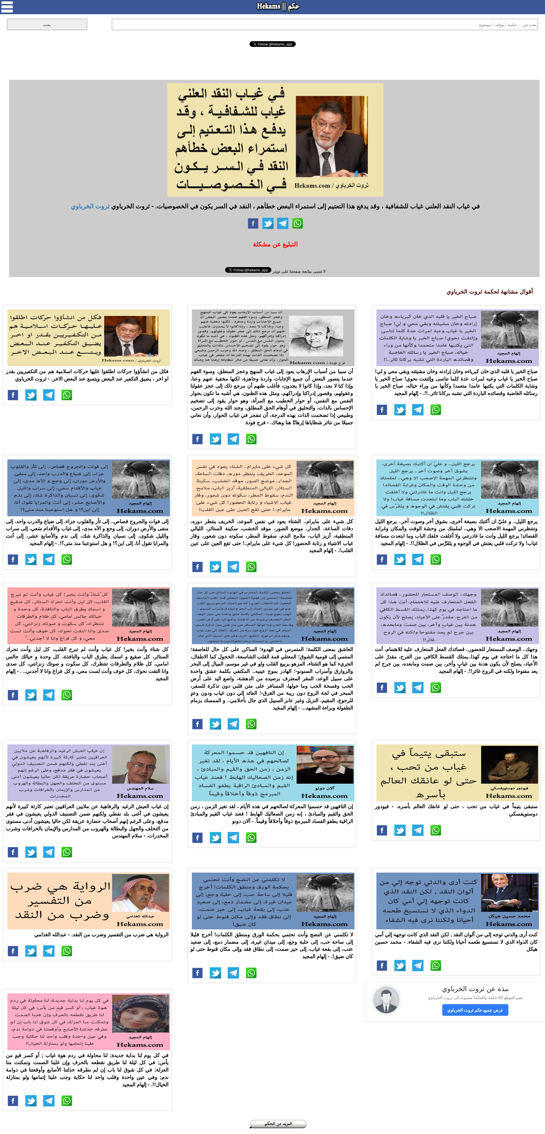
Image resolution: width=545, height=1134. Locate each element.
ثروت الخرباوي (90, 205)
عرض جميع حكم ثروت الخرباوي (475, 1010)
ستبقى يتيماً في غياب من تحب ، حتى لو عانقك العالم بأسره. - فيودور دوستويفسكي (456, 809)
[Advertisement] (272, 62)
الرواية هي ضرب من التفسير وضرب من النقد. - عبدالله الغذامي (101, 934)
